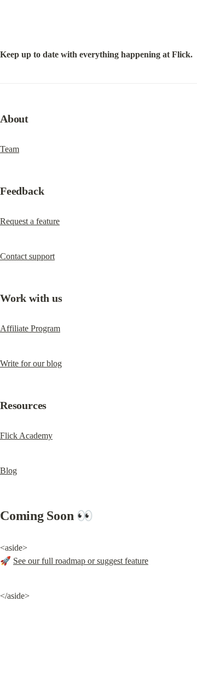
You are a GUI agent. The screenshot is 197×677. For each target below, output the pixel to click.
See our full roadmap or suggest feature (80, 560)
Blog (8, 470)
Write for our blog (31, 363)
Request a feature (30, 221)
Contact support (27, 256)
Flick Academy (26, 435)
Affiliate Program (30, 328)
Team (9, 149)
